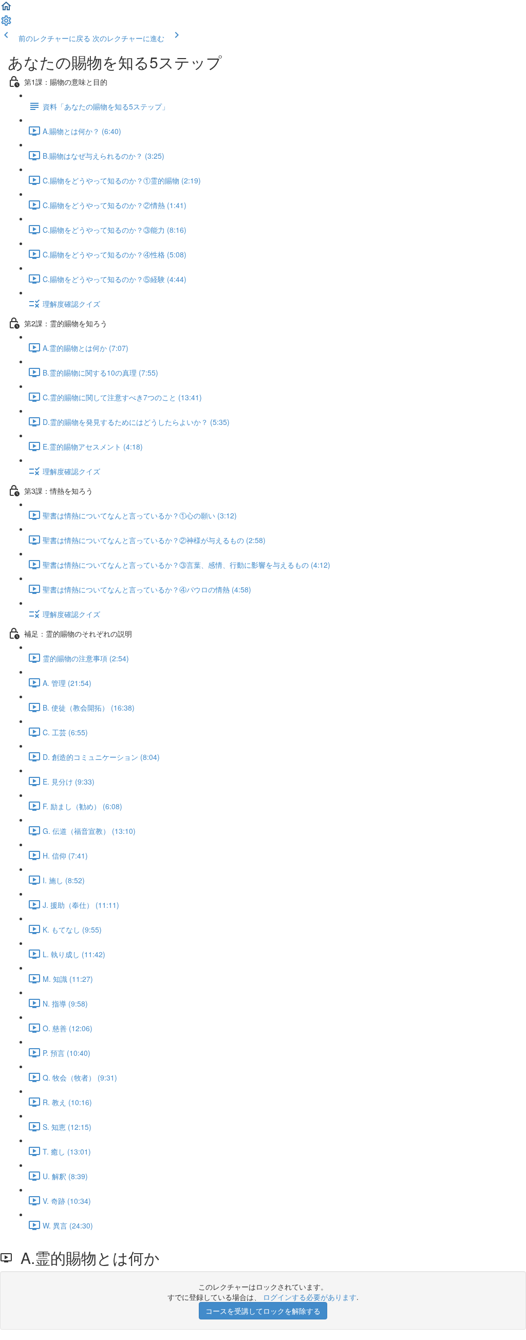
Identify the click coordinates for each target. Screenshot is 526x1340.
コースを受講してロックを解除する (263, 1311)
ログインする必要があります (309, 1297)
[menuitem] (6, 23)
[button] (6, 9)
